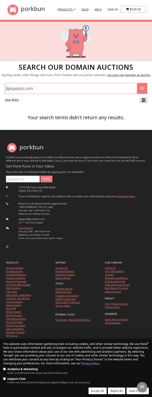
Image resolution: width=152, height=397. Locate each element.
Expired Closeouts (16, 281)
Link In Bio (11, 291)
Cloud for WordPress (18, 298)
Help (98, 9)
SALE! (85, 9)
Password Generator (67, 295)
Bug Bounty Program (116, 288)
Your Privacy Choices (116, 304)
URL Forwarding (15, 329)
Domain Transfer (15, 332)
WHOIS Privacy (14, 315)
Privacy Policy (90, 363)
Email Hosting (13, 312)
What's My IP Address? (67, 302)
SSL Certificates (14, 322)
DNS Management (16, 319)
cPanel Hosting (14, 302)
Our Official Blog (114, 271)
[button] (7, 247)
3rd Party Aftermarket (18, 285)
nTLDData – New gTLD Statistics (72, 320)
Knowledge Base (125, 196)
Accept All (97, 391)
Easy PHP (11, 308)
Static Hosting (13, 305)
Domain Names (14, 268)
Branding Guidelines (116, 278)
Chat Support (25, 228)
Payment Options (65, 274)
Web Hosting (13, 288)
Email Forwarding (15, 325)
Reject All (116, 391)
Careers (109, 274)
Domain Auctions (15, 278)
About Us (110, 268)
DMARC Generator (65, 299)
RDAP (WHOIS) (63, 292)
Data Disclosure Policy (117, 285)
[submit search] (142, 88)
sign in (112, 9)
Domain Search (63, 288)
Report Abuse (63, 278)
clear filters (12, 100)
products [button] (65, 9)
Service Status (63, 306)
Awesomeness (113, 291)
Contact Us (61, 268)
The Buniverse (113, 323)
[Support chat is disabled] (142, 387)
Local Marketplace (16, 274)
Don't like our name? (116, 319)
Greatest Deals (14, 271)
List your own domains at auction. (129, 75)
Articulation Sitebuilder (18, 295)
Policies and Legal (115, 281)
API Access (12, 335)
